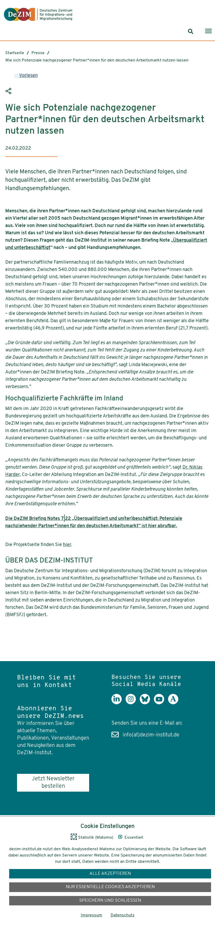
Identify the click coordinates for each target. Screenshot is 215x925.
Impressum (91, 915)
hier (67, 545)
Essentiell (134, 838)
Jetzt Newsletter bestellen (53, 782)
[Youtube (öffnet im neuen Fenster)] (161, 703)
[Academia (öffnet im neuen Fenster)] (175, 703)
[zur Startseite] (38, 14)
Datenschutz (123, 915)
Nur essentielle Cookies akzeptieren (110, 887)
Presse (38, 53)
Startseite (14, 53)
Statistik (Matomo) (95, 838)
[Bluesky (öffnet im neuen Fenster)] (147, 703)
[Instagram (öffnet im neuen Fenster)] (133, 703)
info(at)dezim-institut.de (151, 735)
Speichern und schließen (110, 900)
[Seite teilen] (9, 91)
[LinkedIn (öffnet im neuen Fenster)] (118, 703)
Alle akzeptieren (110, 873)
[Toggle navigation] (208, 31)
